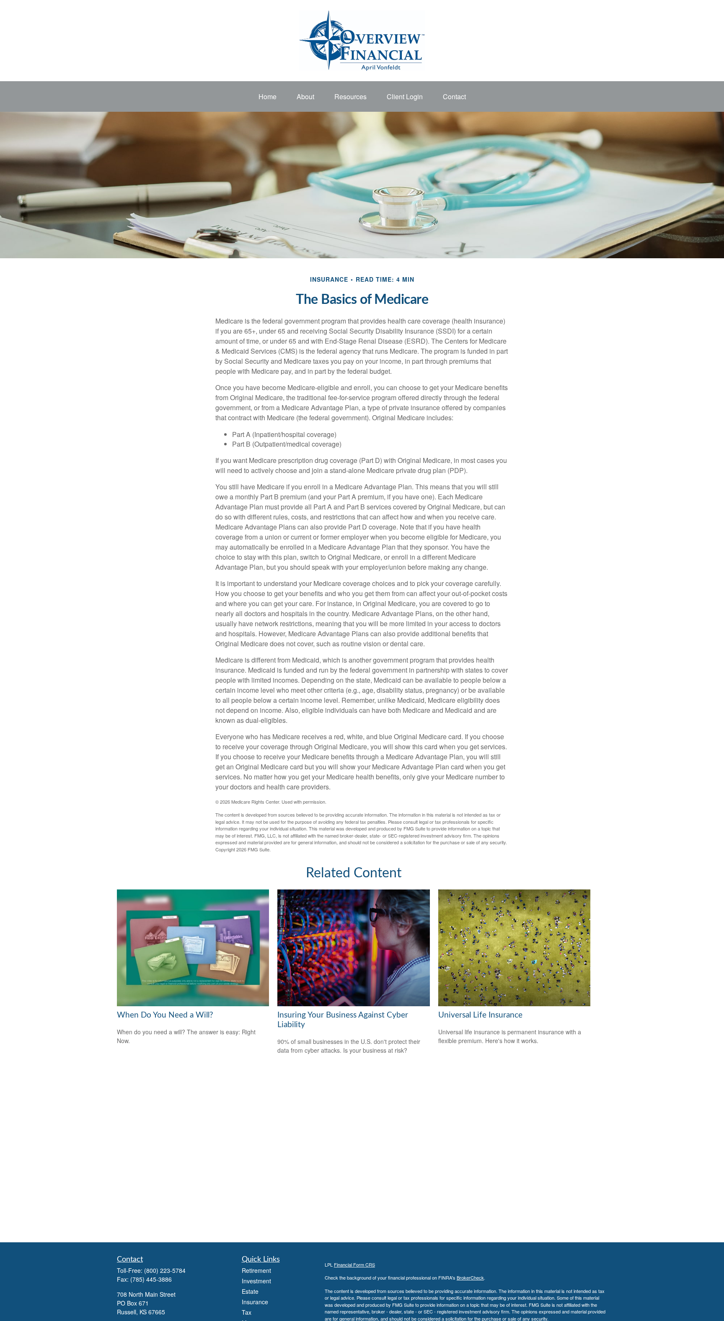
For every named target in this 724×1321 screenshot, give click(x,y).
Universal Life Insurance (480, 1015)
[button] (267, 96)
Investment (256, 1281)
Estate (250, 1291)
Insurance (255, 1302)
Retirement (256, 1270)
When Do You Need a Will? (165, 1015)
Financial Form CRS (354, 1264)
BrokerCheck (470, 1277)
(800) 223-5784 (165, 1270)
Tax (246, 1312)
